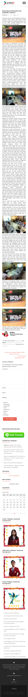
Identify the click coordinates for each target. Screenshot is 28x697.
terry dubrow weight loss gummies (12, 650)
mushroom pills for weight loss (11, 613)
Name (4, 387)
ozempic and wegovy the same (11, 626)
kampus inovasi (8, 462)
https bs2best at (8, 449)
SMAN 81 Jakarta (11, 344)
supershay (6, 465)
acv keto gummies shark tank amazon (13, 615)
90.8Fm (8, 342)
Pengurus (19, 340)
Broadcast (12, 342)
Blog (16, 340)
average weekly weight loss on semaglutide (15, 656)
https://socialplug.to (9, 456)
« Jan (14, 513)
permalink (4, 346)
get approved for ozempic (10, 618)
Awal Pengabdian (17, 462)
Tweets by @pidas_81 (14, 475)
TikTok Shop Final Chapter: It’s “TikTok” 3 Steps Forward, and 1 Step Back (14, 451)
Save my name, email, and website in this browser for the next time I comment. (6, 409)
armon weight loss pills (9, 638)
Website (4, 397)
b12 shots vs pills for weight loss (12, 653)
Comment (5, 369)
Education (18, 342)
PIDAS (17, 15)
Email (4, 392)
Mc (22, 342)
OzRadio (4, 344)
